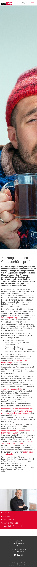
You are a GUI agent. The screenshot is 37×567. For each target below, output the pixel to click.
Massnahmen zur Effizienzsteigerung (16, 409)
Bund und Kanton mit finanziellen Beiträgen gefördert (18, 412)
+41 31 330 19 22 (11, 523)
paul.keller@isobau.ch (13, 526)
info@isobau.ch (18, 551)
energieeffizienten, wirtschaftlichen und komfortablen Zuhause (17, 432)
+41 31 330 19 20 (20, 549)
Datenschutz (19, 565)
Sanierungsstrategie (9, 318)
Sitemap (26, 565)
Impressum (11, 565)
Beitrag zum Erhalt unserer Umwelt (17, 442)
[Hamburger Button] (32, 3)
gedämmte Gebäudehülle (11, 389)
